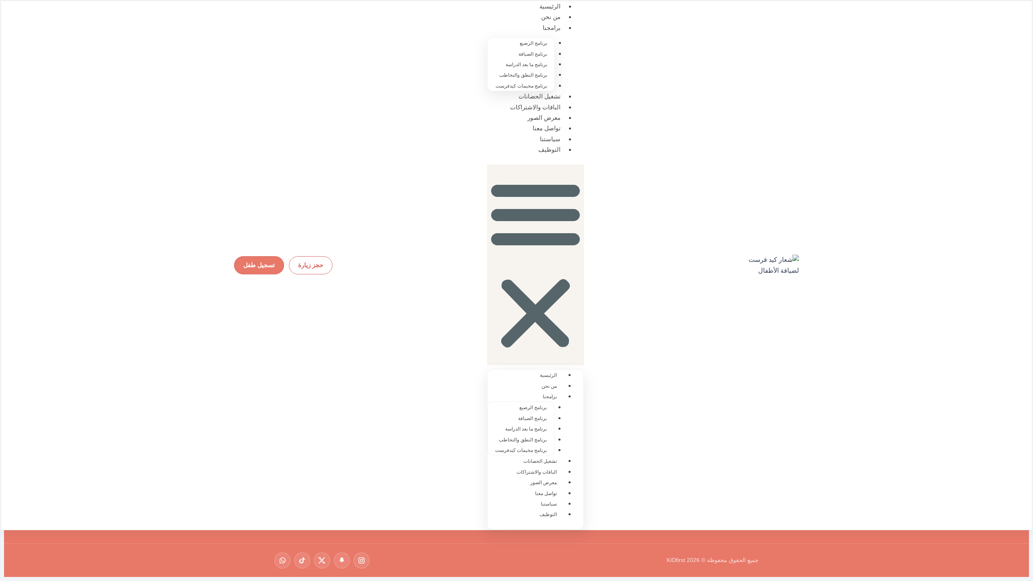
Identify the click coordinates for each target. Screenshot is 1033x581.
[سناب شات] (342, 560)
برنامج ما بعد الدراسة (526, 64)
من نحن (550, 16)
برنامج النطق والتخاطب (523, 75)
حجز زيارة (310, 265)
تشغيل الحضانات (539, 96)
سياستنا (550, 139)
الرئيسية (548, 375)
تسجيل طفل (259, 265)
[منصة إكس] (322, 560)
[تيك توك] (302, 560)
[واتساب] (282, 560)
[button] (535, 265)
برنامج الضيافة (533, 54)
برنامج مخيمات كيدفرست (521, 86)
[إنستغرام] (361, 560)
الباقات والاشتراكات (535, 107)
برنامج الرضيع (533, 43)
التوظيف (549, 149)
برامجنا (551, 27)
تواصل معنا (546, 128)
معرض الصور (543, 117)
